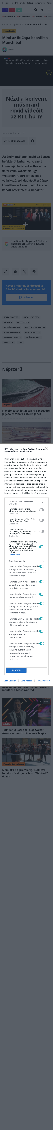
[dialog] (26, 565)
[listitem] (26, 503)
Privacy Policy (43, 681)
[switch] (41, 509)
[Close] (47, 449)
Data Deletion (10, 681)
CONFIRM (16, 670)
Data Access (26, 681)
